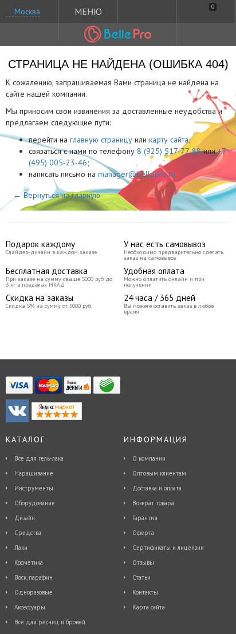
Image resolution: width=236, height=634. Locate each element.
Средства (27, 533)
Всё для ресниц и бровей (49, 622)
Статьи (141, 577)
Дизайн (24, 518)
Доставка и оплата (157, 488)
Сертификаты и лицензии (168, 548)
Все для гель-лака (39, 458)
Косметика (28, 562)
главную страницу (101, 139)
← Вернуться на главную (56, 195)
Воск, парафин (33, 577)
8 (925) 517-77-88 (169, 151)
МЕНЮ (88, 11)
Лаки (20, 548)
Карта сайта (148, 607)
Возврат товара (153, 503)
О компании (149, 458)
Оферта (143, 533)
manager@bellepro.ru (136, 174)
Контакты (145, 592)
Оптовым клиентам (159, 473)
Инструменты (33, 488)
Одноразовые (33, 592)
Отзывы (143, 562)
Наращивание (33, 473)
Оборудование (34, 503)
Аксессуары (29, 607)
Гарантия (145, 518)
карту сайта (168, 139)
